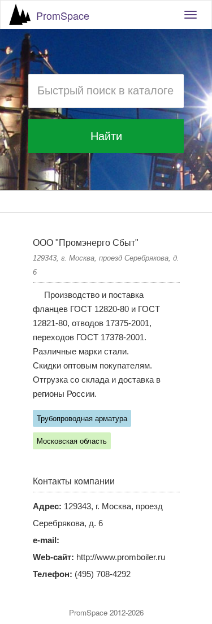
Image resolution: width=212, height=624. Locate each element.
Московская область (72, 441)
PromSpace (62, 15)
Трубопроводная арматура (82, 418)
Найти (106, 136)
